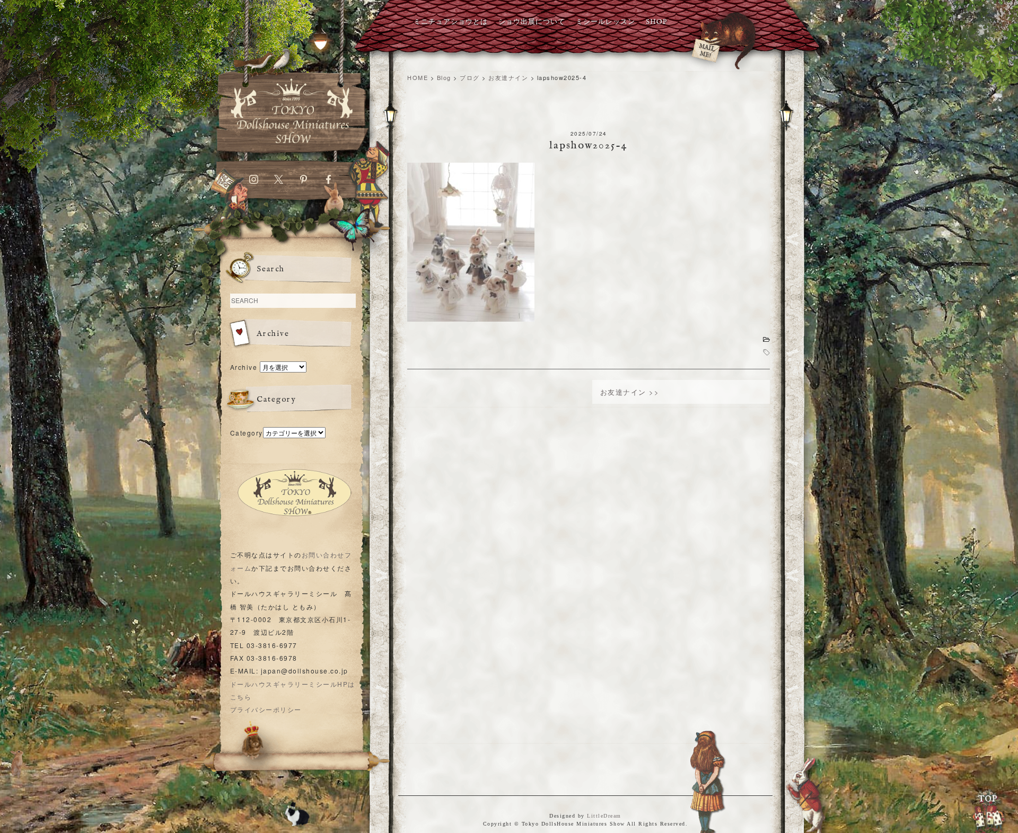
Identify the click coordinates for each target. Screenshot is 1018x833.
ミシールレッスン (605, 21)
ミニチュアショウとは (451, 21)
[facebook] (328, 181)
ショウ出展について (531, 21)
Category (246, 432)
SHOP (656, 21)
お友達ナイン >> (630, 392)
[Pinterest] (303, 181)
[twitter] (278, 181)
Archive (244, 366)
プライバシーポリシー (266, 709)
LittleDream (604, 816)
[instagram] (253, 181)
